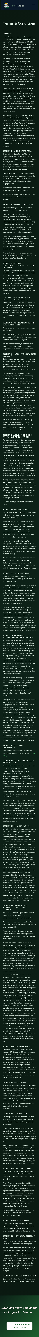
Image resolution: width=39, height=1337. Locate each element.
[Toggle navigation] (33, 5)
